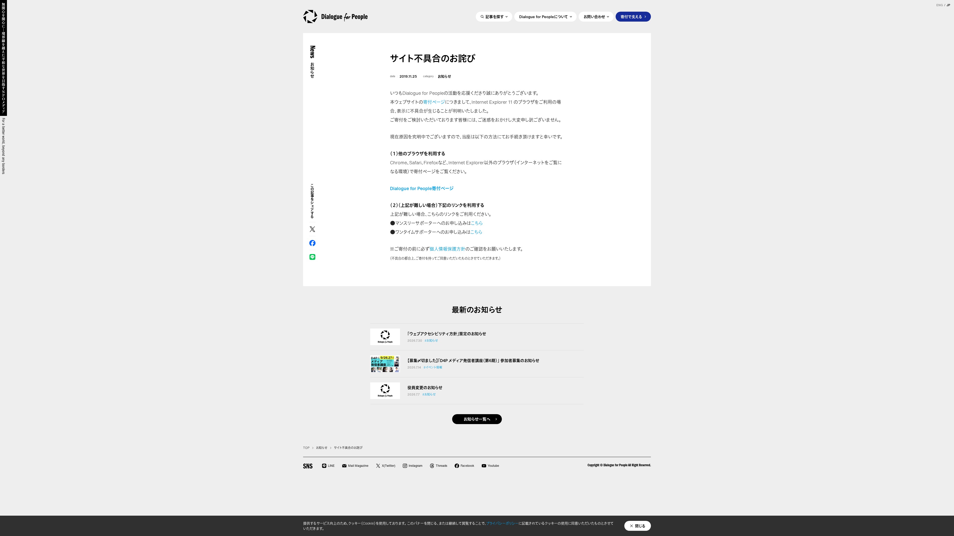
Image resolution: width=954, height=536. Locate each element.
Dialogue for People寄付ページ (422, 188)
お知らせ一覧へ (477, 419)
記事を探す (494, 16)
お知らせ (444, 76)
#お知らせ (431, 340)
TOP (306, 447)
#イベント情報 (433, 367)
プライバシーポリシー (502, 523)
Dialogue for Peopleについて (543, 16)
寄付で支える (631, 16)
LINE (312, 257)
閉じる (640, 526)
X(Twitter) (388, 466)
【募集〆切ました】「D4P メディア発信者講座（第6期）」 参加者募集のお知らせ (473, 361)
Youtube (493, 466)
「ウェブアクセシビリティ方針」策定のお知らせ (446, 334)
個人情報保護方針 (447, 249)
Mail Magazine (358, 466)
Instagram (415, 466)
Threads (441, 466)
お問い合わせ (594, 16)
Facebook (312, 243)
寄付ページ (434, 102)
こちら (477, 223)
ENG (939, 5)
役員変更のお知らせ (424, 388)
